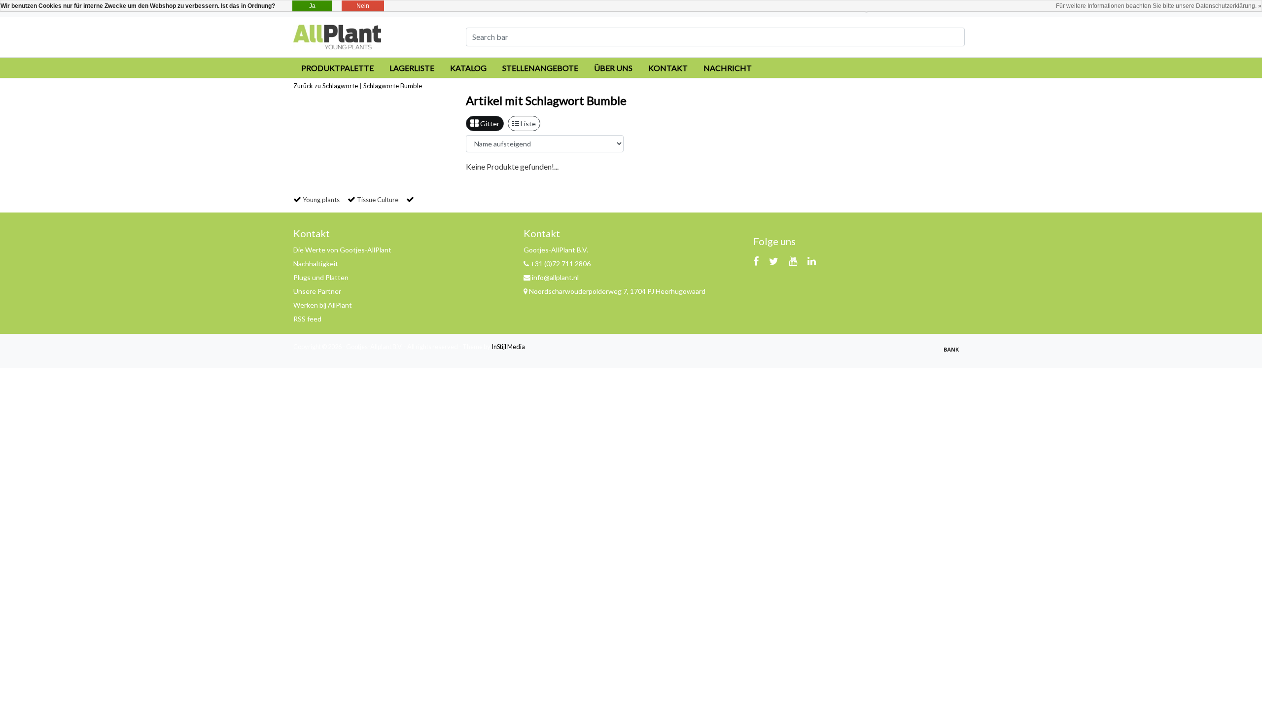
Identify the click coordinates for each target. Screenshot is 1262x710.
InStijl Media (508, 347)
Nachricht (727, 67)
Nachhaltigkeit (315, 263)
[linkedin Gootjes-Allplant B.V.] (811, 261)
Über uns (613, 67)
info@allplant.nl (555, 277)
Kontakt (668, 67)
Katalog (468, 67)
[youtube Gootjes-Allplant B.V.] (793, 261)
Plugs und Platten (321, 277)
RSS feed (307, 319)
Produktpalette (337, 67)
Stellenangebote (540, 67)
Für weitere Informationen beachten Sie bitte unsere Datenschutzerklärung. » (1159, 5)
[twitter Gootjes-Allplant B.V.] (773, 261)
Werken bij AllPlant (322, 305)
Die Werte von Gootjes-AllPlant (342, 250)
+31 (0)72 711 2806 (560, 263)
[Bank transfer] (954, 353)
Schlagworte (381, 86)
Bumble (411, 86)
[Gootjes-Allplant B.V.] (337, 35)
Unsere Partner (317, 291)
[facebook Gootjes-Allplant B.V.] (756, 261)
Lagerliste (411, 67)
